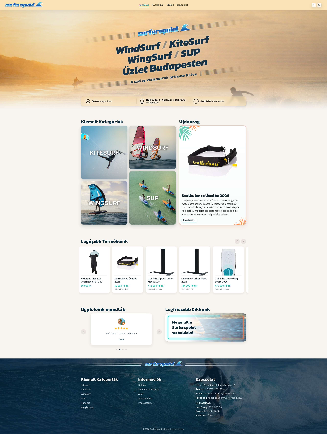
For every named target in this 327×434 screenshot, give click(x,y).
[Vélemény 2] (119, 349)
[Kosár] (314, 5)
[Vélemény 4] (126, 349)
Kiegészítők (87, 407)
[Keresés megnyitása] (319, 5)
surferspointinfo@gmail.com (219, 393)
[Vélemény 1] (116, 349)
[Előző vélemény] (83, 332)
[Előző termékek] (237, 241)
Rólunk (142, 384)
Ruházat (85, 402)
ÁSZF (141, 393)
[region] (163, 270)
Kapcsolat (182, 4)
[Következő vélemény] (159, 332)
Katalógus (158, 4)
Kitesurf (85, 384)
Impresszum (145, 402)
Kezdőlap (144, 4)
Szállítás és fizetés (148, 389)
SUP (83, 398)
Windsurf (86, 389)
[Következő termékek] (243, 241)
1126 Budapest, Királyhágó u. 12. (218, 384)
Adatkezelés (145, 398)
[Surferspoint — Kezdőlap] (24, 5)
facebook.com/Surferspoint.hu (225, 397)
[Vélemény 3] (123, 349)
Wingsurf (86, 393)
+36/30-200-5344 (215, 389)
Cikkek (170, 4)
